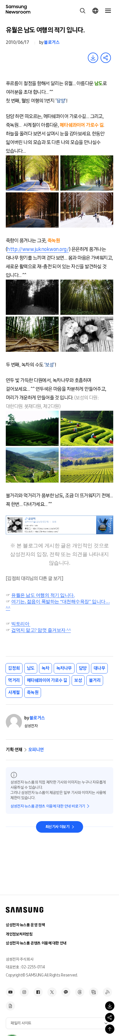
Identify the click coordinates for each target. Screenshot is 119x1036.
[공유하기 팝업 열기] (109, 1017)
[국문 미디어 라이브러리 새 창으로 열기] (93, 992)
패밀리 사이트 (21, 1023)
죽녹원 (33, 692)
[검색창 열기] (82, 10)
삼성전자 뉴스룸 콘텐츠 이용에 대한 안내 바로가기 (47, 806)
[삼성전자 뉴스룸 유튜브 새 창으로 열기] (10, 992)
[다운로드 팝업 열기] (109, 1006)
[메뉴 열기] (108, 10)
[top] (109, 1029)
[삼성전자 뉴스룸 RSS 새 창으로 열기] (107, 992)
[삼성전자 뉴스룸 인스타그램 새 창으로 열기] (24, 992)
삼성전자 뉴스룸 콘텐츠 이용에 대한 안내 (36, 943)
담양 (83, 668)
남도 (31, 668)
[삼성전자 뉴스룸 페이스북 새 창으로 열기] (38, 992)
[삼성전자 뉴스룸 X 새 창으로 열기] (52, 992)
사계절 (14, 692)
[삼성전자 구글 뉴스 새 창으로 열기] (10, 1006)
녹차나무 (64, 668)
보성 (78, 680)
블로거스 (52, 42)
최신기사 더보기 (57, 826)
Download (93, 58)
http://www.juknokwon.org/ (38, 249)
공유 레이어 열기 (106, 58)
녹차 (45, 668)
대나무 (99, 668)
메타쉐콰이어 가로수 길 (47, 680)
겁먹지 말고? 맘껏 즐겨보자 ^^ (41, 630)
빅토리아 (20, 623)
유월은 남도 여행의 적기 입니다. (43, 595)
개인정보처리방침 (19, 934)
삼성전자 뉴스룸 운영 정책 (25, 924)
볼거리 (95, 680)
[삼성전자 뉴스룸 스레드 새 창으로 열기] (79, 992)
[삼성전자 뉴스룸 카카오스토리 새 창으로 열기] (65, 992)
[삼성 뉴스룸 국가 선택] (95, 10)
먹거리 (14, 680)
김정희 (14, 668)
